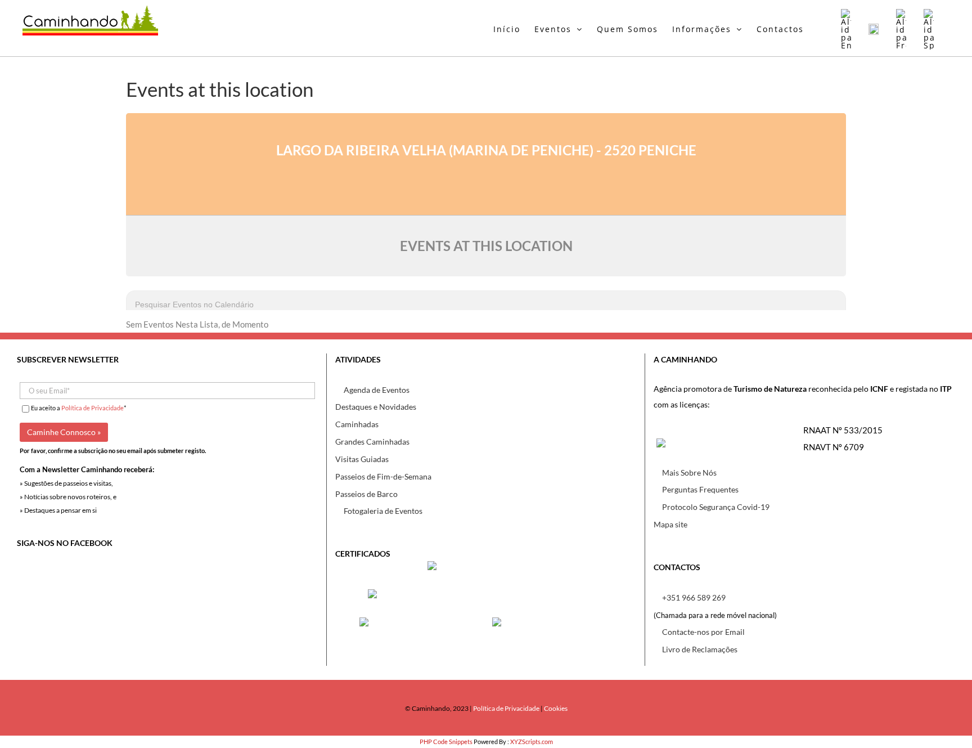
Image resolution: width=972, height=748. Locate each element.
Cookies (556, 708)
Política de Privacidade (92, 407)
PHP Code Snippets (446, 741)
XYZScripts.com (531, 741)
